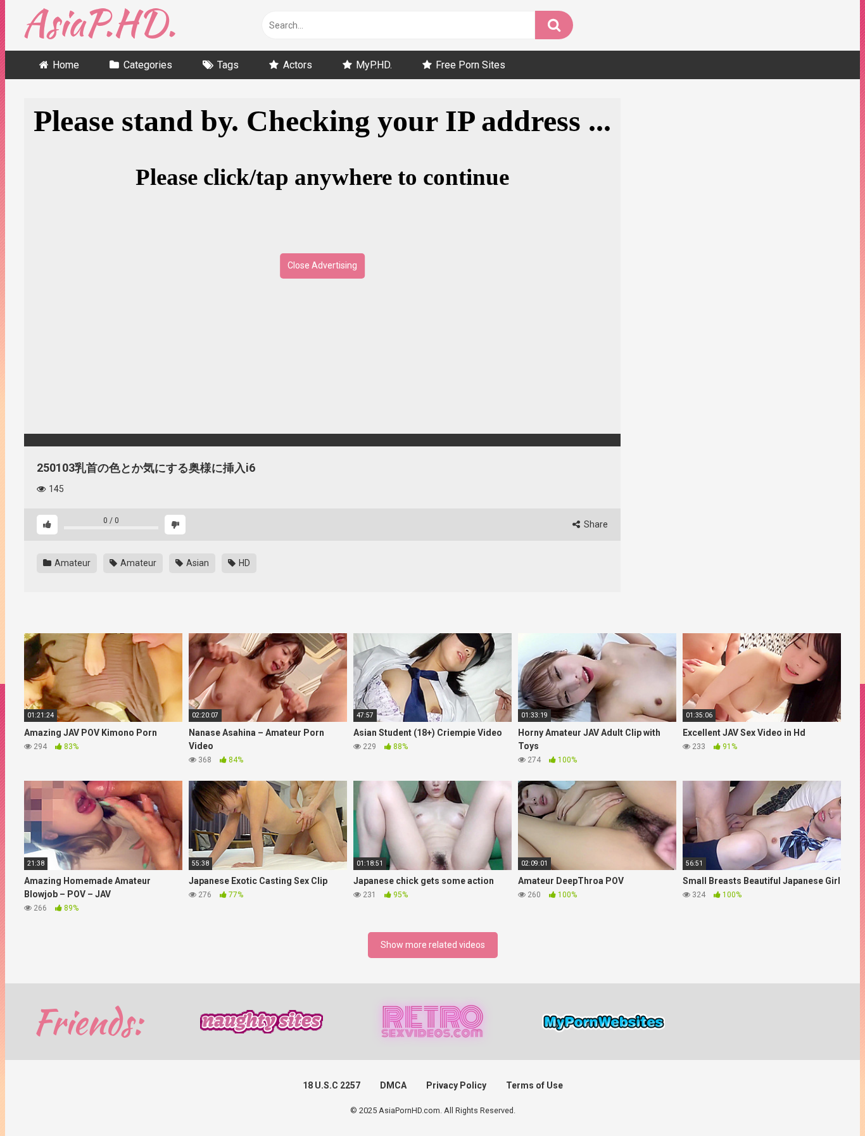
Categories (147, 65)
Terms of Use (534, 1085)
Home (66, 65)
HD (243, 563)
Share (595, 524)
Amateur (72, 563)
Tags (228, 65)
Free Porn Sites (470, 65)
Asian (196, 563)
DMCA (393, 1085)
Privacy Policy (456, 1085)
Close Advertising (322, 265)
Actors (297, 65)
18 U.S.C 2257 (331, 1085)
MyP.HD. (374, 65)
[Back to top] (822, 1098)
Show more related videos (433, 945)
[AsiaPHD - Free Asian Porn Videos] (99, 25)
